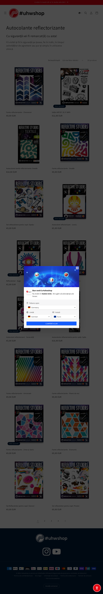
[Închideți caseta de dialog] (77, 268)
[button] (97, 588)
